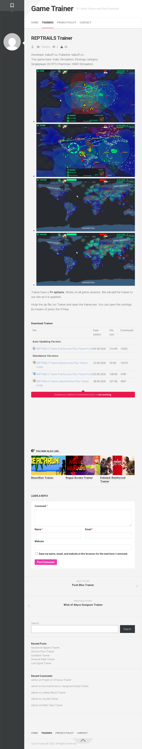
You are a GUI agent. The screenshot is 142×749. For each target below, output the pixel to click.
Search (35, 623)
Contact (85, 22)
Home (34, 22)
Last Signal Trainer (41, 663)
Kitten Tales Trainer (52, 705)
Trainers (48, 22)
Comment (41, 506)
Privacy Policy (66, 22)
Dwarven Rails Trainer (43, 659)
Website (39, 541)
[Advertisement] (83, 423)
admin (34, 680)
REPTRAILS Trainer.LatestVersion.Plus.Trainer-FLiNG (63, 383)
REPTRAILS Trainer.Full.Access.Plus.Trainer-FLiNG (65, 348)
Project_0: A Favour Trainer (56, 680)
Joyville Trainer (50, 698)
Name (39, 529)
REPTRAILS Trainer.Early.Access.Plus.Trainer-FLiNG (62, 365)
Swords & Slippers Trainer (45, 647)
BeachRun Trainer (42, 477)
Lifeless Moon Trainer (54, 692)
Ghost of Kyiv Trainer (42, 651)
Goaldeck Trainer (40, 655)
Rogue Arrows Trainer (79, 477)
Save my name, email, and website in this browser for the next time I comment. (83, 553)
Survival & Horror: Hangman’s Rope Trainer (65, 686)
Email (89, 529)
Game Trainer (52, 8)
